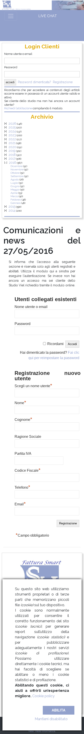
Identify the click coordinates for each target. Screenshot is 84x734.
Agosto (15, 179)
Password (10, 67)
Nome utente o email (18, 54)
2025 (12, 127)
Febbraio (16, 199)
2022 (12, 139)
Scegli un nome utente (33, 385)
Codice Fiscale (28, 469)
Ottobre (15, 172)
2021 (12, 143)
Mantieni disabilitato (51, 719)
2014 (12, 210)
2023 (12, 135)
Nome (20, 402)
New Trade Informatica (41, 731)
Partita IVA (23, 453)
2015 (12, 206)
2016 (12, 162)
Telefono (22, 486)
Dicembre (16, 166)
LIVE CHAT (47, 16)
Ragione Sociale (28, 436)
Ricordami (55, 344)
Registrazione (63, 82)
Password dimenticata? (34, 82)
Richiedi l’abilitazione (18, 108)
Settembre (17, 176)
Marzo (14, 196)
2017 (12, 158)
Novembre (17, 169)
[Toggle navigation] (10, 16)
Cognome (23, 419)
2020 (12, 147)
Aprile (14, 192)
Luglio (14, 182)
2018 (12, 155)
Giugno (15, 186)
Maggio (15, 189)
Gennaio (16, 203)
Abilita (58, 710)
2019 (12, 151)
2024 (12, 131)
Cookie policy (43, 696)
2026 (12, 123)
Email (20, 503)
